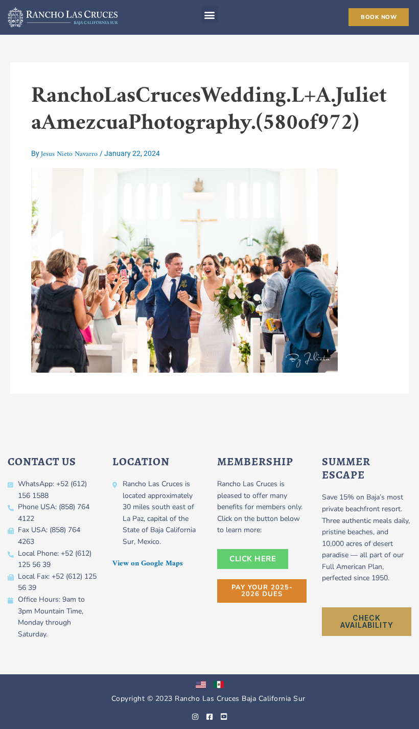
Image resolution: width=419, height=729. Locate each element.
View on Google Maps (147, 563)
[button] (209, 14)
